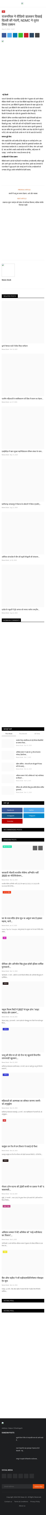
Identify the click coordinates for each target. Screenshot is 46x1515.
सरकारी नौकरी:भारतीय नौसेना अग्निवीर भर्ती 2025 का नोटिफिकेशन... (20, 874)
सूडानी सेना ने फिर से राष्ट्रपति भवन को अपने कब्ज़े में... (29, 1439)
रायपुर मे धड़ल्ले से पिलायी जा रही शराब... (27, 1459)
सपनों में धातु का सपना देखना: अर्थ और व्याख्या (23, 193)
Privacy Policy (35, 1501)
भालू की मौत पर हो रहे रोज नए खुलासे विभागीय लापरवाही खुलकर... (21, 1057)
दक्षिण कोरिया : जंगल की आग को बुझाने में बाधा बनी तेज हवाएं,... (29, 765)
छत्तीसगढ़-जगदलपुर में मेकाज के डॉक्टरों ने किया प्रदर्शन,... (21, 504)
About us (22, 1506)
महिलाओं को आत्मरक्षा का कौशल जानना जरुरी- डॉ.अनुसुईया (21, 1102)
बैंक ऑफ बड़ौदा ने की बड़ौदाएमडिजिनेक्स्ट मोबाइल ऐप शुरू (22, 1279)
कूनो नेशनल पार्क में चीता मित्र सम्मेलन (15, 346)
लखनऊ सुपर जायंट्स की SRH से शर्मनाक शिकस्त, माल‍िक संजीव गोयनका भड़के (23, 203)
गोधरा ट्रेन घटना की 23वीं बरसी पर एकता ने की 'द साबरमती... (23, 1188)
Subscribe (38, 1486)
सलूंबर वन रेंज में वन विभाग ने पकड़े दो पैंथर (19, 1146)
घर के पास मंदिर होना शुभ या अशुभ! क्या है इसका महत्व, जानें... (22, 920)
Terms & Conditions (21, 1501)
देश (3, 11)
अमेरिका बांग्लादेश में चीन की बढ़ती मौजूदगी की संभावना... (21, 557)
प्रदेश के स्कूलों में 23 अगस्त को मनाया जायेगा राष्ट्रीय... (21, 609)
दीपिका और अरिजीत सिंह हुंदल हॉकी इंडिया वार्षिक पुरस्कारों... (30, 788)
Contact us (8, 1501)
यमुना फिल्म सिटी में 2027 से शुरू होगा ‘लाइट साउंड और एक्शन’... (20, 1011)
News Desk (6, 280)
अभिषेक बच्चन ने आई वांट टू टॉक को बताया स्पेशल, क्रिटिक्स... (28, 753)
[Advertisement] (23, 70)
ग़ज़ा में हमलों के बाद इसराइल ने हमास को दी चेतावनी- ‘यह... (27, 1449)
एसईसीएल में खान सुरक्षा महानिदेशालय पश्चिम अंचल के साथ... (22, 451)
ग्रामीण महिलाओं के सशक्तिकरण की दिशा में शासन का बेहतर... (22, 399)
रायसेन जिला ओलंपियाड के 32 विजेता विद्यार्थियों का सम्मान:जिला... (29, 741)
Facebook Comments (11, 620)
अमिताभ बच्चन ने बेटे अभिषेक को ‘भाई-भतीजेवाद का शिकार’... (30, 777)
